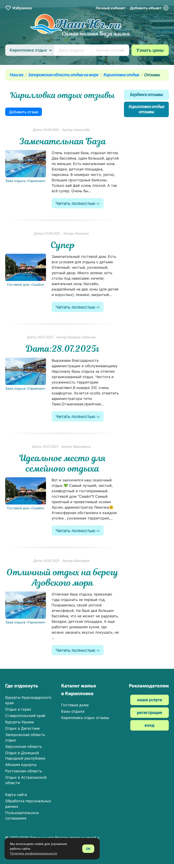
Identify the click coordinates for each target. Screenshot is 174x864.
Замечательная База (62, 141)
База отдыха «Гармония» (26, 181)
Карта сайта (16, 794)
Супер (63, 245)
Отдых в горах (18, 709)
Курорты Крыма (19, 722)
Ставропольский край (25, 715)
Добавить (146, 8)
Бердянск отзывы (146, 95)
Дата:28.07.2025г (62, 348)
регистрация (149, 713)
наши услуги (149, 700)
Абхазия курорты (20, 764)
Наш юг (16, 75)
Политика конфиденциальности (33, 853)
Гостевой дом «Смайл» (25, 284)
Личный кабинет (111, 8)
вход (149, 726)
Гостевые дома (75, 705)
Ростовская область (23, 771)
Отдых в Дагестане (22, 728)
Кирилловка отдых (121, 75)
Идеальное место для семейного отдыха (62, 463)
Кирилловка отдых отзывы (146, 109)
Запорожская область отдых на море (63, 75)
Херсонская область (23, 746)
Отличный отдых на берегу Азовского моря (62, 577)
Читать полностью (75, 203)
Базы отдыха (72, 711)
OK (88, 849)
